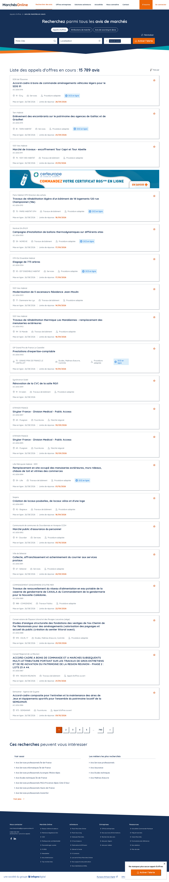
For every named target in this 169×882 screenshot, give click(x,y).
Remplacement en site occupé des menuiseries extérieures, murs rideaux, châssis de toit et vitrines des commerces (57, 469)
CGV (43, 837)
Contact (126, 5)
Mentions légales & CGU (50, 833)
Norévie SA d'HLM (20, 228)
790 (100, 730)
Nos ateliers (136, 845)
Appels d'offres (15, 14)
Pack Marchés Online (79, 828)
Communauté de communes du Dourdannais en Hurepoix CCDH (39, 525)
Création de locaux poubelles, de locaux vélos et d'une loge (49, 501)
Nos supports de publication (81, 862)
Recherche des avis (108, 837)
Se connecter (160, 5)
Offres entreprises (63, 5)
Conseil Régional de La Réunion (26, 654)
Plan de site (135, 849)
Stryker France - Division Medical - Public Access (42, 411)
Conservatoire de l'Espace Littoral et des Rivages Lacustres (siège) (41, 619)
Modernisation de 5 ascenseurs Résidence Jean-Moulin (46, 291)
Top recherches (47, 862)
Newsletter (45, 853)
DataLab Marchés (78, 837)
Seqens (16, 497)
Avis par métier (107, 845)
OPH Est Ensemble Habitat (24, 258)
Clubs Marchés (137, 837)
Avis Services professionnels (102, 762)
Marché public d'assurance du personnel (37, 529)
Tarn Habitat (18, 112)
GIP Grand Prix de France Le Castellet (28, 347)
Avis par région (107, 841)
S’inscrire (146, 5)
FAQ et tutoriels (137, 833)
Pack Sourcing (77, 833)
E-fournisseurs (77, 841)
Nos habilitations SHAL (79, 866)
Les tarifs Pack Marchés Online (82, 857)
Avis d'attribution (47, 857)
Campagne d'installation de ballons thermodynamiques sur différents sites (58, 232)
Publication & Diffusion (79, 845)
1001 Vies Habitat (20, 146)
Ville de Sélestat (19, 553)
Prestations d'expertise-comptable (34, 351)
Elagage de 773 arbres (26, 261)
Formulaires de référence (140, 841)
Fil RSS (44, 849)
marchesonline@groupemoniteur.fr (22, 828)
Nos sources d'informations (111, 833)
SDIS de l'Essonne (20, 79)
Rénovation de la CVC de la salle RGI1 (35, 383)
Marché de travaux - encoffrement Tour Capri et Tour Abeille (49, 149)
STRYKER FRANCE (20, 408)
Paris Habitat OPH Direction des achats (29, 195)
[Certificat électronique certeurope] (84, 179)
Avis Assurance (96, 768)
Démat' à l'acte (77, 849)
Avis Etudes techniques (100, 773)
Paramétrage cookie (49, 845)
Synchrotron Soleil (20, 380)
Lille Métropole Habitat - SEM (25, 464)
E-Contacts (75, 853)
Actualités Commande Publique (142, 828)
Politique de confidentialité (51, 841)
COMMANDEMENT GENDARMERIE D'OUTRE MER (33, 585)
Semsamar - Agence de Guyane (26, 692)
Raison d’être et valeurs (50, 828)
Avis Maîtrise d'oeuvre (99, 778)
